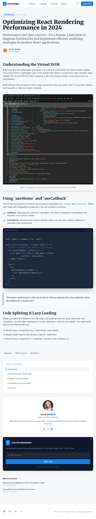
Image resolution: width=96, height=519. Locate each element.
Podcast (54, 4)
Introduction (12, 369)
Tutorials (43, 4)
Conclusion (11, 388)
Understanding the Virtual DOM (19, 374)
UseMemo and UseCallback (18, 379)
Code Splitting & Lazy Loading (19, 383)
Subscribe (87, 4)
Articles (32, 4)
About (64, 4)
